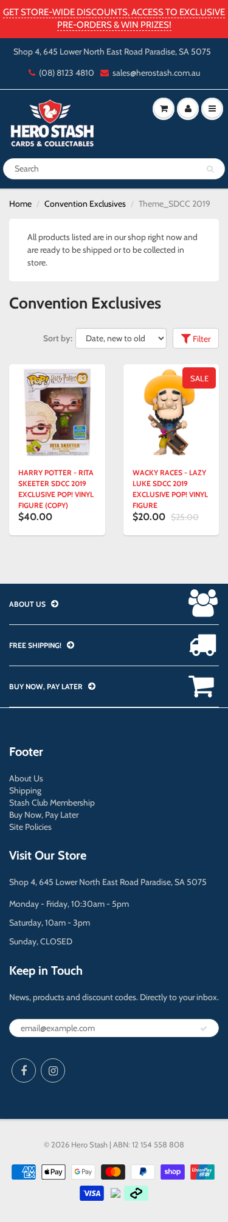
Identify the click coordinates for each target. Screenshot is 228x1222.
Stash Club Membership (52, 802)
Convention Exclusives (85, 203)
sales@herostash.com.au (156, 72)
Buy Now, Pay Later (43, 814)
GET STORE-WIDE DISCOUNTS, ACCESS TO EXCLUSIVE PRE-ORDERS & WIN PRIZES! (114, 18)
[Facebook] (24, 1070)
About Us (26, 778)
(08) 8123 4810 (66, 72)
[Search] (210, 169)
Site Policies (30, 826)
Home (20, 203)
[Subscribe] (203, 1028)
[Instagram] (53, 1070)
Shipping (25, 790)
